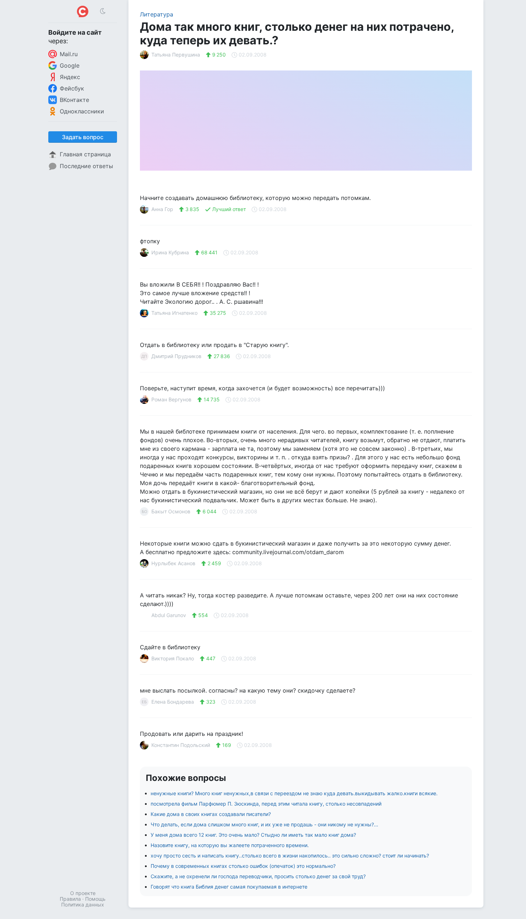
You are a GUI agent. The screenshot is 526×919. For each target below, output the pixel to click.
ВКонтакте (74, 99)
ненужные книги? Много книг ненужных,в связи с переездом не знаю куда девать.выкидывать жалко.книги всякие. (294, 793)
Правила (70, 899)
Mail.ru (69, 54)
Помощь (95, 899)
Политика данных (82, 904)
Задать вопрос (82, 137)
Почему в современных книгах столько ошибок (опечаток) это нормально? (243, 866)
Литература (156, 14)
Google (69, 65)
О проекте (83, 893)
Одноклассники (82, 111)
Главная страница (85, 154)
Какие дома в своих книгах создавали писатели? (211, 814)
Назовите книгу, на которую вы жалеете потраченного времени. (230, 845)
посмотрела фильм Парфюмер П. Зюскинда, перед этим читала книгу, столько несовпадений (266, 804)
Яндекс (70, 76)
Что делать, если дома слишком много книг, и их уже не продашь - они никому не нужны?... (264, 824)
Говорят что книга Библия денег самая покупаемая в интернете (229, 887)
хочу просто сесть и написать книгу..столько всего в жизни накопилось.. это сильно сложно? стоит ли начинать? (290, 855)
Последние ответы (86, 166)
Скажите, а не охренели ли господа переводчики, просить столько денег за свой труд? (258, 876)
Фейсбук (72, 88)
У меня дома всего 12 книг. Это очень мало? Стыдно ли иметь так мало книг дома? (253, 835)
